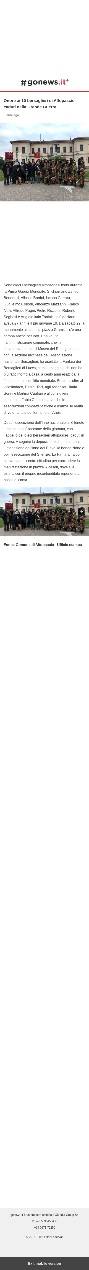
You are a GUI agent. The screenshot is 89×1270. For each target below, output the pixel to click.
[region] (44, 36)
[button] (81, 512)
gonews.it (44, 82)
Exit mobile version (44, 1263)
